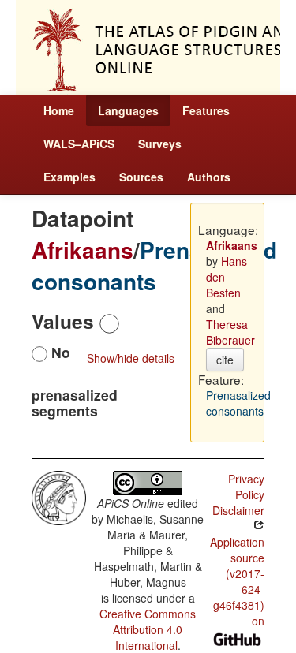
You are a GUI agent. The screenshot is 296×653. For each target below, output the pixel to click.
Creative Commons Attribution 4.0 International (147, 629)
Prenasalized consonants (154, 265)
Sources (141, 177)
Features (206, 110)
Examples (69, 177)
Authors (208, 177)
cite (225, 360)
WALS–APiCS (78, 143)
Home (58, 110)
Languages (128, 110)
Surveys (160, 143)
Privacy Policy (246, 486)
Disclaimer (238, 510)
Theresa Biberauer (230, 332)
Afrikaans (82, 249)
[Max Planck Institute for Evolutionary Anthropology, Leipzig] (59, 496)
